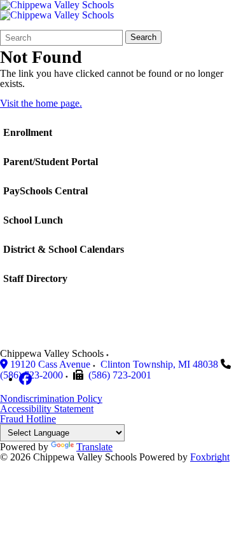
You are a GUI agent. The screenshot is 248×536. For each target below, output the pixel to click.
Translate (94, 446)
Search (143, 37)
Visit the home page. (41, 103)
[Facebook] (25, 378)
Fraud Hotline (28, 418)
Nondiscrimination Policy (51, 398)
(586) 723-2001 (119, 375)
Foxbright (210, 457)
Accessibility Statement (46, 408)
